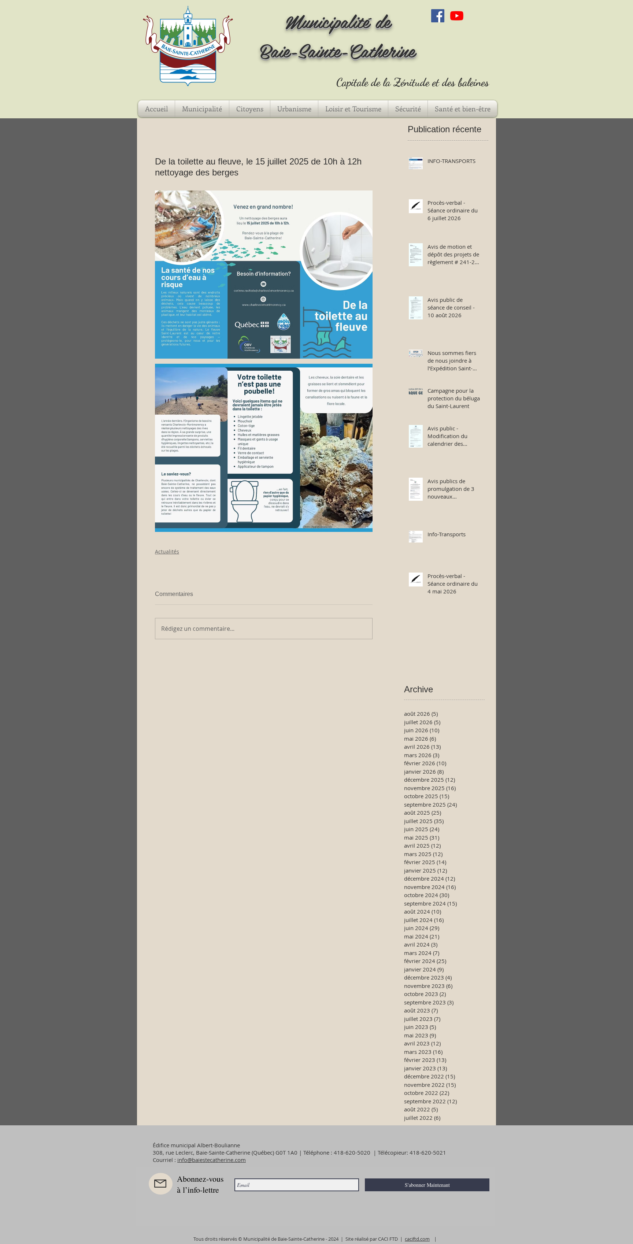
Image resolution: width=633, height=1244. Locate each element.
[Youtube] (456, 15)
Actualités (167, 551)
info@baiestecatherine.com (211, 1159)
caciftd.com (417, 1239)
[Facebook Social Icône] (437, 15)
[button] (202, 108)
